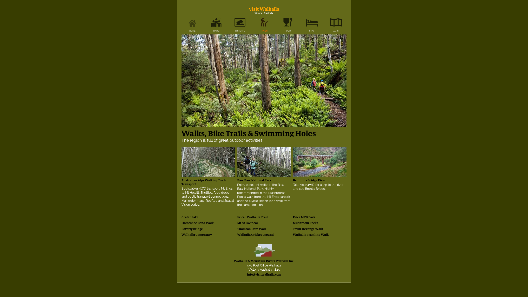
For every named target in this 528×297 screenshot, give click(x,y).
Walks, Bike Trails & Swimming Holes (249, 133)
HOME (192, 31)
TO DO (216, 31)
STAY (311, 31)
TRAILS (264, 31)
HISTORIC (240, 31)
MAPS (336, 31)
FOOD (288, 31)
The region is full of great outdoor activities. (222, 140)
